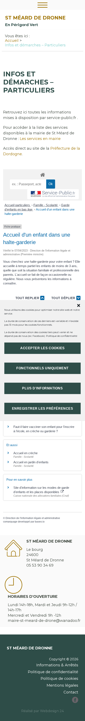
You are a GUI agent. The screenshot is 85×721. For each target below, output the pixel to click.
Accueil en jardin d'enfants (30, 462)
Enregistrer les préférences (42, 408)
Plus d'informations (42, 388)
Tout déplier (63, 298)
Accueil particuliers (18, 205)
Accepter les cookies (42, 348)
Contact (71, 692)
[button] (79, 305)
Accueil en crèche (25, 453)
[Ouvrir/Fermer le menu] (42, 5)
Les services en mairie (40, 138)
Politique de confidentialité (61, 335)
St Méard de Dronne (35, 18)
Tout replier (27, 298)
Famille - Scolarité (45, 205)
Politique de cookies (59, 678)
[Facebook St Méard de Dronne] (75, 701)
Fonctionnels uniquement (42, 368)
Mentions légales (62, 685)
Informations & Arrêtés (57, 665)
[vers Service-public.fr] (53, 194)
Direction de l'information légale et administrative (33, 518)
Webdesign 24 (52, 711)
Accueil (12, 40)
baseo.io (40, 521)
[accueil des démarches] (42, 174)
